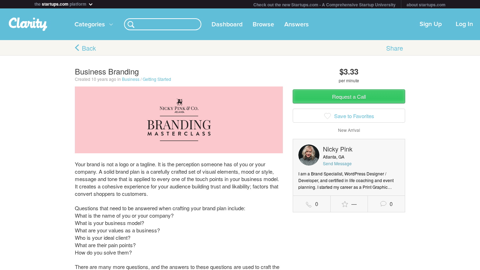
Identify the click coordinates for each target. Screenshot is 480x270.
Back (89, 47)
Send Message (337, 163)
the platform (60, 3)
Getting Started (157, 79)
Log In (464, 24)
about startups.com (426, 4)
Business (131, 79)
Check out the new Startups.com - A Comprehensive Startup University (324, 4)
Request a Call (349, 96)
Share (394, 47)
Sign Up (431, 24)
